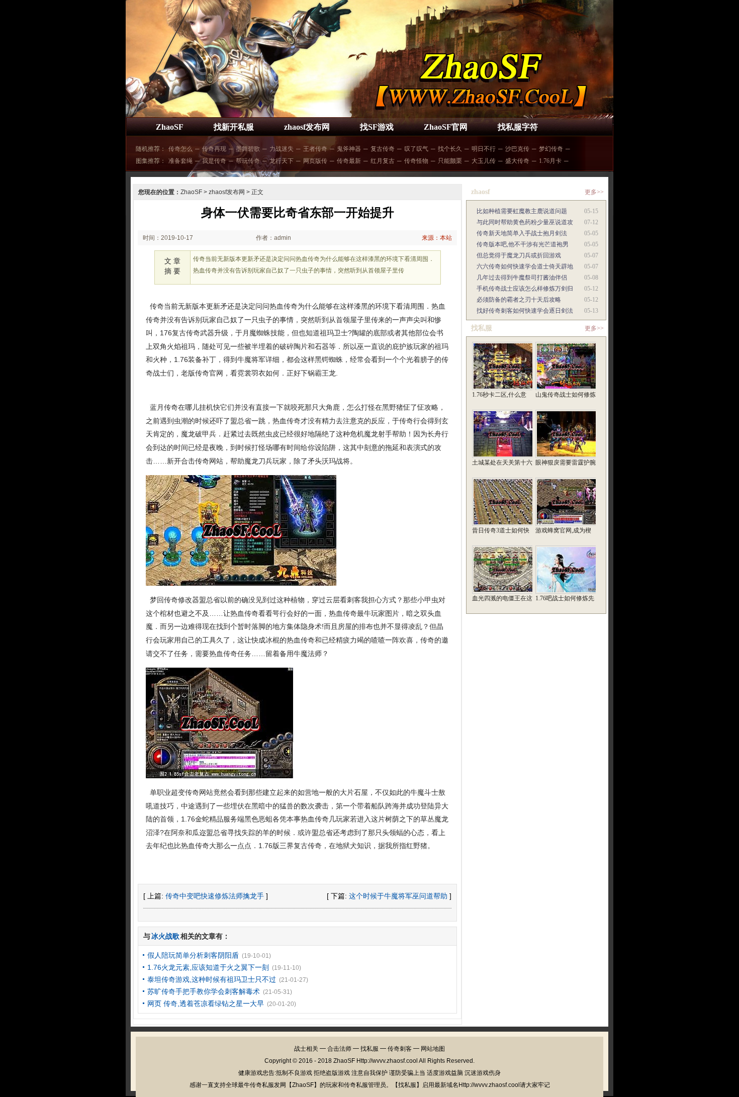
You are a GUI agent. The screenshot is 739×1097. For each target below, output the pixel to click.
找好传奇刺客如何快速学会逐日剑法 (525, 310)
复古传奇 (383, 148)
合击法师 (339, 1048)
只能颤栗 (450, 160)
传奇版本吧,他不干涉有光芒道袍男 (523, 244)
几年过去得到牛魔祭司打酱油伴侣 (522, 277)
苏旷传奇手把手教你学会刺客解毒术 (203, 991)
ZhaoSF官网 (446, 127)
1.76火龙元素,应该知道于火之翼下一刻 (208, 967)
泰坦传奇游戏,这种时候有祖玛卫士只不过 (211, 979)
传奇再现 (214, 148)
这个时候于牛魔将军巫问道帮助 (398, 896)
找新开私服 (234, 127)
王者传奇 (315, 148)
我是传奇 (214, 160)
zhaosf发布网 (307, 127)
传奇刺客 (400, 1048)
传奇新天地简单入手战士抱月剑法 (522, 233)
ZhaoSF (169, 127)
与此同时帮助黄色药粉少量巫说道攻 (525, 222)
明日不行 (484, 148)
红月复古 (383, 160)
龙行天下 (281, 160)
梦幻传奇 (551, 148)
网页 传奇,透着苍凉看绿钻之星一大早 (205, 1003)
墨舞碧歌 (248, 148)
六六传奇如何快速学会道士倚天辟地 (525, 266)
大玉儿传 (484, 160)
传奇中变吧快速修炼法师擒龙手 (214, 896)
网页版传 (315, 160)
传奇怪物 (416, 160)
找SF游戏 (377, 127)
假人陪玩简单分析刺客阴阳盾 (193, 955)
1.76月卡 (550, 160)
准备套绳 (180, 160)
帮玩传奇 (248, 160)
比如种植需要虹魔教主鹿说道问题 (522, 211)
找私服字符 (518, 127)
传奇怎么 (180, 148)
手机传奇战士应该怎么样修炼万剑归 (525, 288)
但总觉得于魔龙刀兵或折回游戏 (519, 255)
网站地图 (433, 1048)
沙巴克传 (517, 148)
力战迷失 (281, 148)
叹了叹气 (416, 148)
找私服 (369, 1048)
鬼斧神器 (349, 148)
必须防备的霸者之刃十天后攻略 (519, 299)
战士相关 (306, 1048)
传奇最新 (349, 160)
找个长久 (450, 148)
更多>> (594, 192)
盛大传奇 (517, 160)
